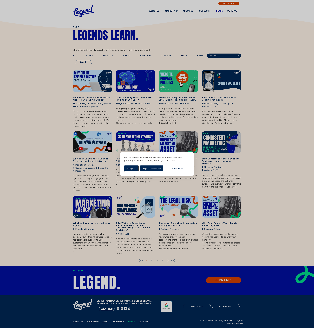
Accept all (131, 168)
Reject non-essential (152, 168)
